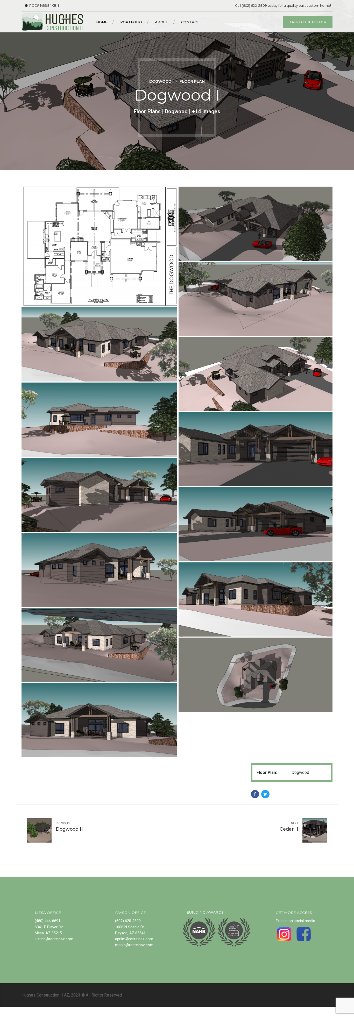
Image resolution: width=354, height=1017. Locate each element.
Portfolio (131, 22)
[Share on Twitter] (265, 794)
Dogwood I (161, 81)
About (161, 22)
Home (101, 22)
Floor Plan (192, 81)
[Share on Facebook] (255, 794)
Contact (190, 22)
